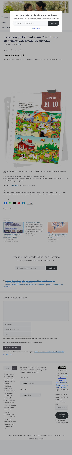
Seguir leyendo (36, 28)
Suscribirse (53, 23)
